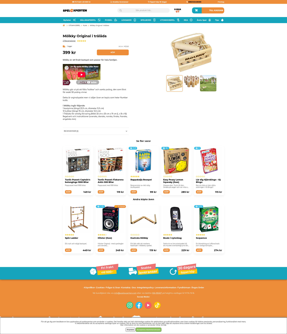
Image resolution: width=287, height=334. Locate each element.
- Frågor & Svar (112, 287)
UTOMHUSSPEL (74, 25)
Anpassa (130, 330)
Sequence (201, 238)
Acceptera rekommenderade (148, 330)
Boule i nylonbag (172, 238)
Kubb (85, 25)
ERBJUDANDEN (194, 2)
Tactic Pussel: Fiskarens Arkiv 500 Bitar (111, 180)
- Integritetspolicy (145, 287)
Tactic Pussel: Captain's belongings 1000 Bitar (77, 180)
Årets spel (202, 20)
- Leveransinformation (165, 287)
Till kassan (216, 10)
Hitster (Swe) (105, 238)
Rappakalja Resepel (141, 179)
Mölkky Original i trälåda (99, 25)
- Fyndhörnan (183, 287)
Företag (221, 2)
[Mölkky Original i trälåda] (174, 83)
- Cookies (99, 287)
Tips (217, 20)
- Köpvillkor (89, 287)
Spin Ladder (71, 238)
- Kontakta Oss (128, 287)
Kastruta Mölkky (139, 238)
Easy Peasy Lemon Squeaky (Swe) (173, 180)
